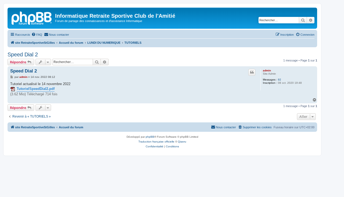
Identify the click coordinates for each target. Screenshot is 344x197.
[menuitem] (36, 34)
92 (279, 79)
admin (267, 70)
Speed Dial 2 (23, 54)
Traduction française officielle (156, 141)
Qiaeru (182, 141)
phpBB (150, 136)
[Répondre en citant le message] (251, 72)
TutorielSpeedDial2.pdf (36, 89)
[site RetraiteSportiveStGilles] (32, 17)
